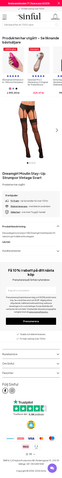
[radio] (8, 76)
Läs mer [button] (6, 241)
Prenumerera (31, 321)
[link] (10, 88)
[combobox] (28, 25)
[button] (59, 3)
